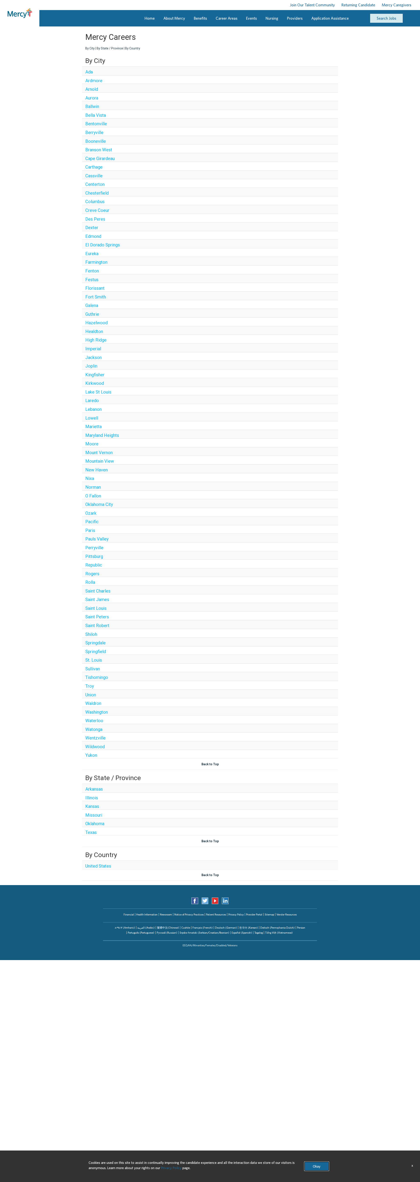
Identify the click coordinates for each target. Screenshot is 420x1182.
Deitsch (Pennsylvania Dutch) (277, 927)
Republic (93, 565)
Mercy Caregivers (396, 5)
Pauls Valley (96, 539)
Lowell (91, 418)
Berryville (94, 132)
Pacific (92, 521)
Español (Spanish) (242, 932)
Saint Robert (97, 625)
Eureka (91, 253)
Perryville (94, 547)
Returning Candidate (358, 5)
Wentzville (95, 738)
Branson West (98, 149)
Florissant (95, 288)
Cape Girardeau (100, 158)
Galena (91, 305)
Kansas (92, 806)
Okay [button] (316, 1166)
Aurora (91, 98)
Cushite (185, 927)
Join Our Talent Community (312, 5)
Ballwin (92, 106)
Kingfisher (95, 374)
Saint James (97, 599)
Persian (301, 927)
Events (251, 18)
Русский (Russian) (167, 932)
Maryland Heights (102, 435)
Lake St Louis (98, 392)
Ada (89, 72)
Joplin (91, 366)
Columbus (95, 201)
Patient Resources (216, 914)
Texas (91, 832)
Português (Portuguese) (141, 932)
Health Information (147, 914)
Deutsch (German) (226, 927)
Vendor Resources (286, 914)
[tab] (125, 927)
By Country (132, 48)
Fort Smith (95, 297)
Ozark (90, 513)
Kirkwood (94, 383)
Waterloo (94, 720)
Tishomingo (96, 677)
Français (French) (202, 927)
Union (90, 694)
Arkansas (94, 789)
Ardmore (93, 80)
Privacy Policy (236, 914)
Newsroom (166, 914)
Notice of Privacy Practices (189, 914)
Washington (96, 712)
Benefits (200, 18)
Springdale (95, 642)
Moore (91, 443)
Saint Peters (97, 616)
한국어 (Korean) (248, 927)
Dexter (91, 227)
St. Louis (93, 660)
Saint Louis (96, 608)
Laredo (92, 400)
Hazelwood (96, 322)
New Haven (96, 469)
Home (150, 18)
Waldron (93, 703)
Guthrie (92, 314)
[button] (125, 927)
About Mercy (174, 18)
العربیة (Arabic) (146, 927)
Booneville (95, 141)
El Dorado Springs (102, 245)
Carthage (94, 167)
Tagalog (258, 932)
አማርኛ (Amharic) (125, 927)
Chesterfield (97, 193)
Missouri (93, 815)
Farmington (96, 262)
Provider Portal (254, 914)
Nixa (89, 478)
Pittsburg (94, 556)
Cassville (94, 175)
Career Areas (226, 18)
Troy (89, 686)
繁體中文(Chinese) (168, 927)
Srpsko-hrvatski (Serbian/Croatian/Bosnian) (204, 932)
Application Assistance (330, 18)
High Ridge (96, 340)
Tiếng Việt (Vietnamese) (279, 932)
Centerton (95, 184)
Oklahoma (94, 823)
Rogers (92, 573)
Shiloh (91, 634)
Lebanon (93, 409)
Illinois (91, 797)
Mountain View (99, 461)
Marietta (93, 426)
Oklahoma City (99, 504)
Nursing (272, 18)
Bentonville (96, 123)
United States (98, 866)
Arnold (91, 89)
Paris (90, 530)
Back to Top (210, 764)
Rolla (90, 582)
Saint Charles (97, 591)
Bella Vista (95, 115)
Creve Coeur (97, 210)
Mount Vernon (99, 452)
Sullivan (92, 668)
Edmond (93, 236)
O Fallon (93, 496)
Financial (129, 914)
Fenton (92, 271)
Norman (93, 487)
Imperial (93, 348)
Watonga (93, 729)
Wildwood (95, 746)
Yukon (91, 755)
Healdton (94, 331)
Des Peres (95, 219)
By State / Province (110, 48)
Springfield (95, 651)
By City (90, 48)
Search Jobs (386, 18)
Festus (91, 279)
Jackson (93, 357)
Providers (295, 18)
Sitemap (269, 914)
